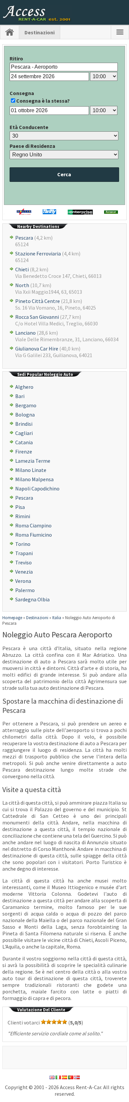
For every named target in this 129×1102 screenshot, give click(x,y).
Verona (23, 581)
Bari (19, 396)
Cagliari (24, 433)
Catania (24, 442)
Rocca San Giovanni (37, 317)
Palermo (25, 590)
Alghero (24, 387)
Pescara (24, 237)
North (22, 285)
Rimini (22, 516)
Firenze (23, 451)
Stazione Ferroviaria (38, 253)
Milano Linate (30, 470)
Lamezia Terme (32, 460)
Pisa (20, 507)
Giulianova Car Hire (36, 348)
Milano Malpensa (34, 479)
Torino (22, 544)
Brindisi (23, 423)
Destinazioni (39, 32)
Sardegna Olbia (32, 599)
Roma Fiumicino (33, 534)
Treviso (23, 562)
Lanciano (25, 332)
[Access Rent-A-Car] (37, 19)
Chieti (22, 269)
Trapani (24, 553)
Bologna (25, 414)
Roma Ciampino (33, 525)
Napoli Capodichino (37, 488)
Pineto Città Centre (37, 301)
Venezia (24, 571)
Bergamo (25, 405)
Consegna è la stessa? (43, 100)
